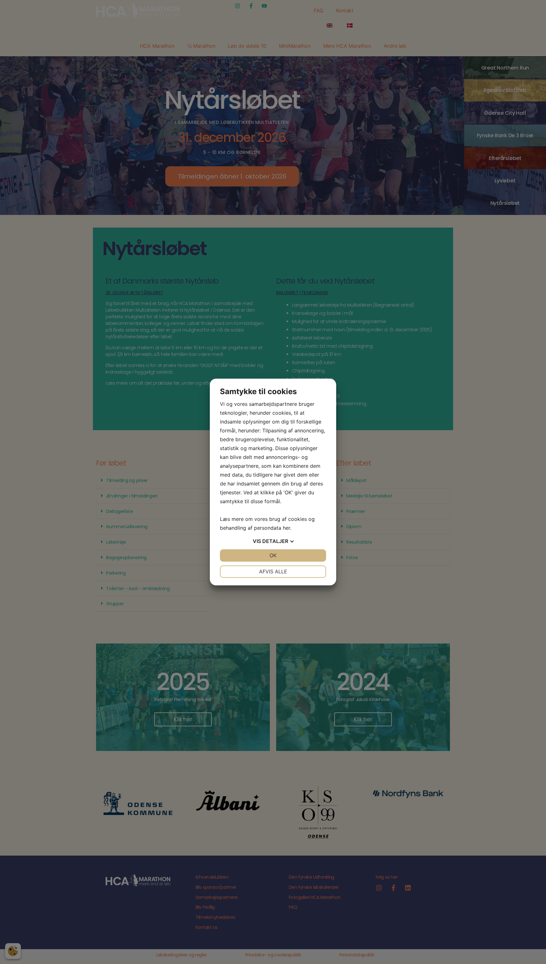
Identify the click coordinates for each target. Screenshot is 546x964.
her (286, 528)
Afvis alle (273, 571)
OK (273, 555)
